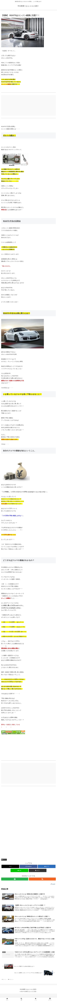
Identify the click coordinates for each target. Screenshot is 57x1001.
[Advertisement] (28, 105)
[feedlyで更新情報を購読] (14, 879)
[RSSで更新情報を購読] (42, 879)
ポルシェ (4, 859)
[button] (37, 870)
